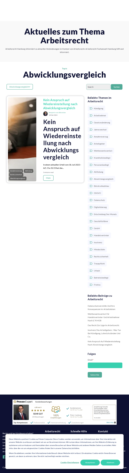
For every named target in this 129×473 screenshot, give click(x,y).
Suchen (117, 87)
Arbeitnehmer (100, 115)
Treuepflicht (99, 263)
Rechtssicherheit (101, 256)
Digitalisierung (100, 207)
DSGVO (97, 193)
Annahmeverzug (101, 136)
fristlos (97, 284)
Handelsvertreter (101, 235)
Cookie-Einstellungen (69, 462)
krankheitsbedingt (102, 158)
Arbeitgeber (99, 143)
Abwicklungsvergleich (103, 179)
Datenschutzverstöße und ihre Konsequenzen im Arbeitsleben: (102, 307)
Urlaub (97, 270)
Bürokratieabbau (101, 186)
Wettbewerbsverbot (103, 150)
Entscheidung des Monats (105, 214)
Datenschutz (99, 200)
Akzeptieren (90, 462)
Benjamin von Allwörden (57, 112)
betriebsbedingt (101, 277)
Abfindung (98, 172)
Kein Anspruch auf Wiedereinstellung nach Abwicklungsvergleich (104, 343)
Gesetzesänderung (102, 122)
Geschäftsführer (101, 221)
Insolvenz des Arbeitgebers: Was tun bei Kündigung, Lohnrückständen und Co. (104, 333)
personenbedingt (101, 165)
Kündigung (98, 108)
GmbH (97, 228)
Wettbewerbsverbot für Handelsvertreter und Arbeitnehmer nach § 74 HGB (104, 317)
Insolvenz (98, 242)
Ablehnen (110, 462)
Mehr (48, 178)
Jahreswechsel (100, 129)
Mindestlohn (99, 249)
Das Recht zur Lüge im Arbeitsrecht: (104, 325)
